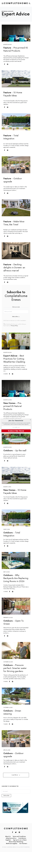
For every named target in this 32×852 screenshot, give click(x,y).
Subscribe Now (16, 431)
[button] (15, 420)
